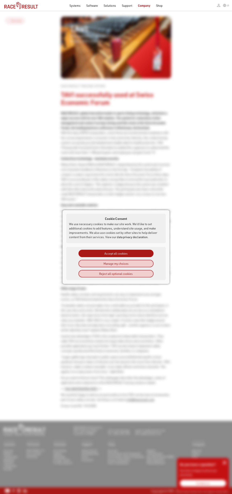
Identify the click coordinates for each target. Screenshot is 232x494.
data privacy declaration (132, 237)
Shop (159, 5)
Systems (74, 5)
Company (144, 5)
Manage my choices (116, 263)
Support (127, 5)
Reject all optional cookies (116, 274)
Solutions (110, 5)
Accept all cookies (116, 253)
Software (92, 5)
